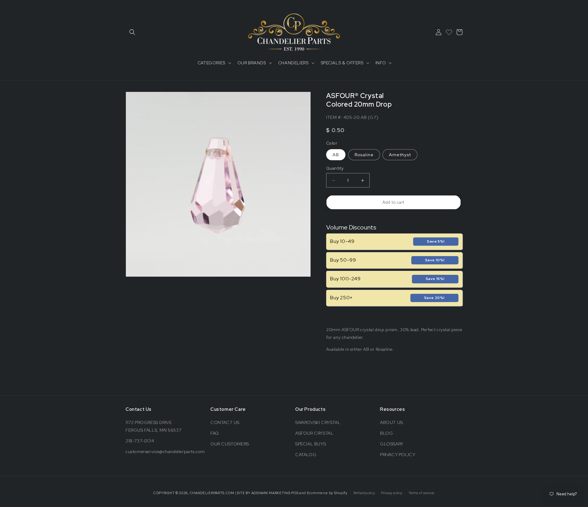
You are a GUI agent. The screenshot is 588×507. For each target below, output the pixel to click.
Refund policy (364, 493)
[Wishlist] (449, 32)
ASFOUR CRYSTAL (314, 433)
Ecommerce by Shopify (327, 493)
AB (336, 154)
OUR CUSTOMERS (229, 444)
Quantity (335, 168)
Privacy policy (391, 493)
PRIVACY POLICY (397, 454)
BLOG (386, 433)
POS (294, 493)
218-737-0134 (140, 441)
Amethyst (400, 154)
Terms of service (422, 493)
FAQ (214, 433)
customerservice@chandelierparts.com (165, 451)
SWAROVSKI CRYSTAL (317, 422)
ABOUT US (391, 422)
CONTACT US (224, 422)
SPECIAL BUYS (310, 444)
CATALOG (305, 454)
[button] (132, 32)
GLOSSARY (392, 444)
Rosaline (364, 154)
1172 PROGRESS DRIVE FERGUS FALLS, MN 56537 (153, 426)
